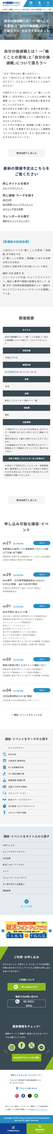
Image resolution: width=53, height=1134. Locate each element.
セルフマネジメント (13, 188)
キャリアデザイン (16, 747)
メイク (6, 871)
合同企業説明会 (19, 700)
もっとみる (26, 905)
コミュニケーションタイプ (14, 877)
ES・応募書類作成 (38, 616)
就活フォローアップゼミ (13, 864)
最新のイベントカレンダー (16, 221)
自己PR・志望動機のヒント (14, 631)
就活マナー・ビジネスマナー (15, 625)
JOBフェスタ (8, 845)
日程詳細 (19, 543)
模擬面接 (25, 556)
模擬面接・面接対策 (11, 556)
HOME (5, 9)
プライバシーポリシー (39, 1109)
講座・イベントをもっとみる (28, 714)
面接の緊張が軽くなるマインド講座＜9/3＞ (25, 665)
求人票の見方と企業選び (32, 619)
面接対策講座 (10, 559)
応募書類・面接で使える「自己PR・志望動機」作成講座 (26, 641)
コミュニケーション (11, 622)
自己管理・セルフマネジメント (18, 204)
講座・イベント (14, 9)
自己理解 (32, 631)
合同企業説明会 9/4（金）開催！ (18, 696)
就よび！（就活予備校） (12, 635)
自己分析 (25, 9)
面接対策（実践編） (25, 559)
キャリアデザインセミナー (14, 851)
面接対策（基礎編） (20, 644)
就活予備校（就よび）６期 (15, 612)
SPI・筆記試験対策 (16, 773)
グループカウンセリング (13, 638)
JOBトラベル (33, 700)
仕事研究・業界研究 (11, 588)
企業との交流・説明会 (30, 588)
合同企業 (7, 700)
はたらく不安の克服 (13, 209)
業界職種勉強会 (10, 591)
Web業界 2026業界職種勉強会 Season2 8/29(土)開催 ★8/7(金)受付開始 (25, 582)
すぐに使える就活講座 (40, 556)
